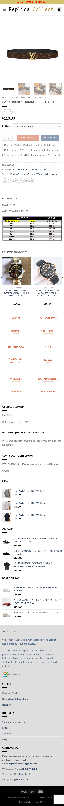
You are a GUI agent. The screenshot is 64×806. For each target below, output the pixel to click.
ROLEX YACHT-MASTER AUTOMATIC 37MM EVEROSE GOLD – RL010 (47, 293)
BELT (30, 97)
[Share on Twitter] (15, 180)
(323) (25, 768)
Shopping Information (13, 722)
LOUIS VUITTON (42, 97)
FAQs (5, 727)
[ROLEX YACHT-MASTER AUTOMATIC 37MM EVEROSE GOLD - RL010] (47, 271)
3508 (34, 768)
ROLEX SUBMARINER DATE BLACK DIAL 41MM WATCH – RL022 (16, 293)
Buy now (50, 137)
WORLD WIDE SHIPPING (32, 2)
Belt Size (6, 126)
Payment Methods (11, 693)
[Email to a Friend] (21, 180)
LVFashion (39, 174)
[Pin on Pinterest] (26, 180)
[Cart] (59, 9)
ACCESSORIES (18, 97)
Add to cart (28, 137)
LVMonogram (51, 174)
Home (5, 97)
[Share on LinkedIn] (31, 180)
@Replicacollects (22, 774)
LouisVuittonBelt (14, 174)
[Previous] (7, 51)
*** (29, 768)
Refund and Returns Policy (15, 698)
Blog (4, 739)
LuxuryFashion (28, 174)
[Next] (57, 51)
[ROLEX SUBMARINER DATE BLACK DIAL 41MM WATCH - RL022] (16, 271)
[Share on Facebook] (10, 180)
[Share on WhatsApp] (5, 180)
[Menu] (4, 9)
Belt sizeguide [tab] (9, 199)
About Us (7, 733)
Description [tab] (8, 205)
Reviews (6, 704)
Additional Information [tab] (15, 211)
